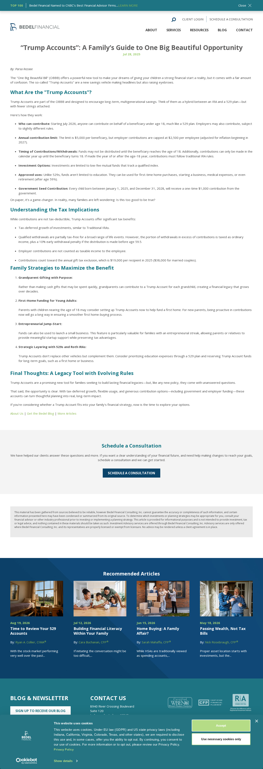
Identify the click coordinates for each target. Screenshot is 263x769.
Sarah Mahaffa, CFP (156, 642)
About (151, 30)
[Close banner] (256, 721)
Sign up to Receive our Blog (40, 711)
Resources (199, 30)
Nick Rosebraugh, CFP (221, 642)
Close (242, 5)
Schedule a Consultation (231, 19)
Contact (244, 30)
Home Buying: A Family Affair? (158, 631)
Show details (63, 761)
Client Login (192, 19)
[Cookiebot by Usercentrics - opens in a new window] (27, 761)
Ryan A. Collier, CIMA (30, 642)
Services (173, 30)
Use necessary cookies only (221, 739)
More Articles (67, 413)
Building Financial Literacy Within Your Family (98, 631)
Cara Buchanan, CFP (93, 642)
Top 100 (16, 5)
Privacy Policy (64, 749)
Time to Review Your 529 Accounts (33, 631)
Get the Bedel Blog (40, 413)
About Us (16, 413)
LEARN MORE (128, 5)
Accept (221, 725)
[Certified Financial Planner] (210, 702)
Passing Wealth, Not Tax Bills (223, 631)
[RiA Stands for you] (240, 702)
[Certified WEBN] (180, 702)
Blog (222, 30)
